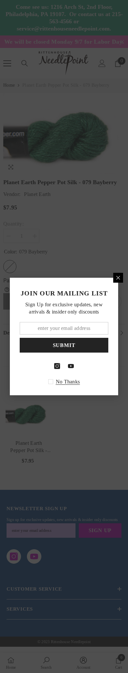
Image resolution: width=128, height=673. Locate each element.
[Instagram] (57, 366)
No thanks (68, 381)
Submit (64, 345)
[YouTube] (71, 366)
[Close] (118, 278)
